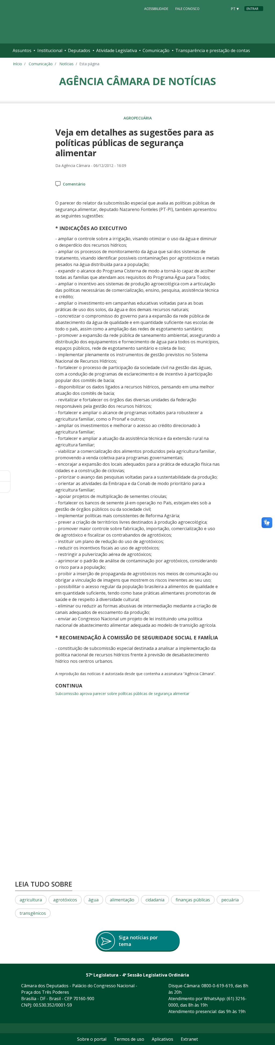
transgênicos (33, 913)
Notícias (66, 63)
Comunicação (156, 50)
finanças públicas (193, 900)
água (93, 900)
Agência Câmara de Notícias (137, 81)
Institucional (49, 50)
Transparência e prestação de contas (212, 50)
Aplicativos (162, 1039)
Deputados (79, 50)
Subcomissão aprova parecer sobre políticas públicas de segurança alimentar (122, 693)
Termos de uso (129, 1039)
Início (17, 63)
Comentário (74, 184)
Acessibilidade (156, 8)
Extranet (189, 1039)
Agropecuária (138, 118)
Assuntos (22, 50)
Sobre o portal (91, 1039)
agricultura (31, 900)
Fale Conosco (187, 8)
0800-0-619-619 (217, 986)
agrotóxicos (65, 900)
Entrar (252, 8)
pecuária (230, 900)
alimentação (122, 900)
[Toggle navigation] (257, 50)
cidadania (155, 900)
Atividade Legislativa (116, 50)
